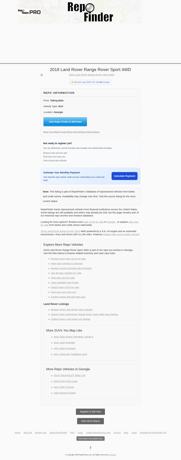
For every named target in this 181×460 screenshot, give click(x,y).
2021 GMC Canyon (64, 387)
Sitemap (113, 455)
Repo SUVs (73, 132)
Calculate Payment (124, 176)
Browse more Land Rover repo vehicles (72, 309)
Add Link (28, 433)
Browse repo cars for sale (55, 153)
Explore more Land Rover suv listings (70, 319)
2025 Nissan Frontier (65, 393)
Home (17, 433)
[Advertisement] (90, 43)
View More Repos (90, 421)
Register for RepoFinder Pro (153, 433)
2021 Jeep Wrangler (64, 342)
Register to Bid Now (90, 411)
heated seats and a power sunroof (121, 234)
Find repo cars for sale (63, 278)
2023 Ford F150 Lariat (65, 381)
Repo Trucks (61, 132)
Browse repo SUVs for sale (86, 82)
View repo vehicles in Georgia (66, 263)
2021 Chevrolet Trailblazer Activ (70, 354)
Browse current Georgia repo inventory (71, 268)
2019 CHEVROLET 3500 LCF (69, 375)
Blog (126, 433)
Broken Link (40, 433)
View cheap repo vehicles (55, 160)
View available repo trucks (65, 282)
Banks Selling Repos (90, 132)
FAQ (72, 433)
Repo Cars (48, 132)
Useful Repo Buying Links (98, 433)
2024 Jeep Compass (65, 348)
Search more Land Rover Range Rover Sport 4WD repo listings (84, 314)
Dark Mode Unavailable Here (90, 438)
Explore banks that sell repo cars (68, 297)
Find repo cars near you (54, 156)
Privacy (117, 433)
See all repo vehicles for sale (66, 273)
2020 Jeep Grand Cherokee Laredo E (73, 336)
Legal (80, 433)
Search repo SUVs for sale (65, 287)
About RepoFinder (58, 433)
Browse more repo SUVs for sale (68, 258)
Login (134, 433)
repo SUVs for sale (94, 222)
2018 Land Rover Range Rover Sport (60, 231)
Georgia (106, 82)
